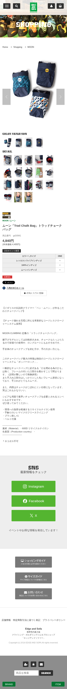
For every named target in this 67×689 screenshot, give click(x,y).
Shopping (17, 47)
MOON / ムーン (9, 221)
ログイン (33, 664)
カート (60, 6)
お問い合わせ (41, 664)
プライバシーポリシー (54, 620)
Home (5, 47)
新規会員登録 (25, 664)
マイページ (51, 6)
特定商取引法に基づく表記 (26, 620)
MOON (30, 47)
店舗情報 (6, 620)
